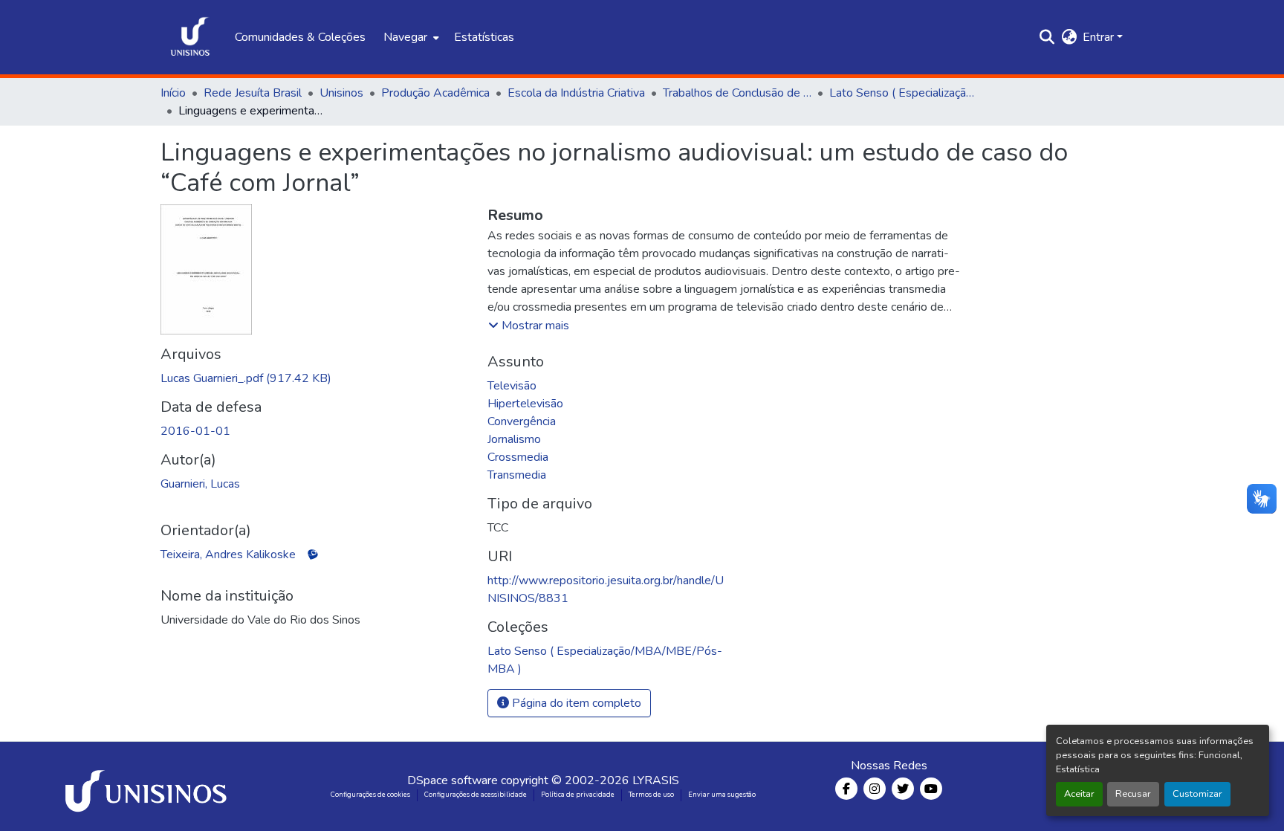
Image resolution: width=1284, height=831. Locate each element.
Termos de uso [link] (651, 794)
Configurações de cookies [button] (370, 794)
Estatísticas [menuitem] (484, 37)
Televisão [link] (511, 386)
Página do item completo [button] (575, 703)
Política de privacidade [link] (578, 794)
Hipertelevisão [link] (525, 403)
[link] (315, 378)
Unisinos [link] (341, 93)
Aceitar (1079, 794)
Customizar (1197, 794)
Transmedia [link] (516, 475)
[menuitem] (409, 37)
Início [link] (173, 93)
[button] (190, 37)
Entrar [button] (1100, 37)
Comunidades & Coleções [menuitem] (300, 37)
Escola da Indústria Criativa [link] (576, 93)
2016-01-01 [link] (195, 431)
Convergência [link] (521, 421)
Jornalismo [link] (514, 439)
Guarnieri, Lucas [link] (200, 484)
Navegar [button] (405, 37)
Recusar (1133, 794)
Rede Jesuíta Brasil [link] (253, 93)
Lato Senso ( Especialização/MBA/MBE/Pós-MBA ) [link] (903, 93)
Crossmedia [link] (517, 457)
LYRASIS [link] (655, 780)
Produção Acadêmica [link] (435, 93)
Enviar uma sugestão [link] (722, 794)
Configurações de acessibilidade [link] (475, 794)
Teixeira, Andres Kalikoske (228, 554)
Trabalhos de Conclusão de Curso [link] (737, 93)
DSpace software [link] (452, 780)
